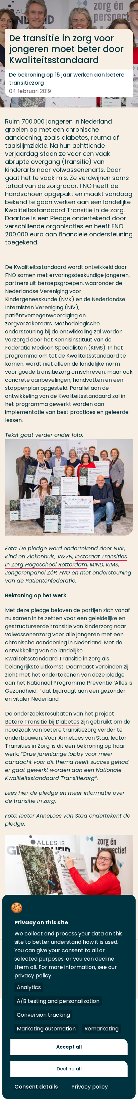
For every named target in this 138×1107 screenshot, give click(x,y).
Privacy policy (89, 1087)
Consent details (36, 1087)
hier (23, 793)
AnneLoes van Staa (83, 738)
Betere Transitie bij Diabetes (42, 722)
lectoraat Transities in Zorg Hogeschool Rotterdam (66, 560)
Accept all (69, 1047)
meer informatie (89, 793)
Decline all (69, 1068)
